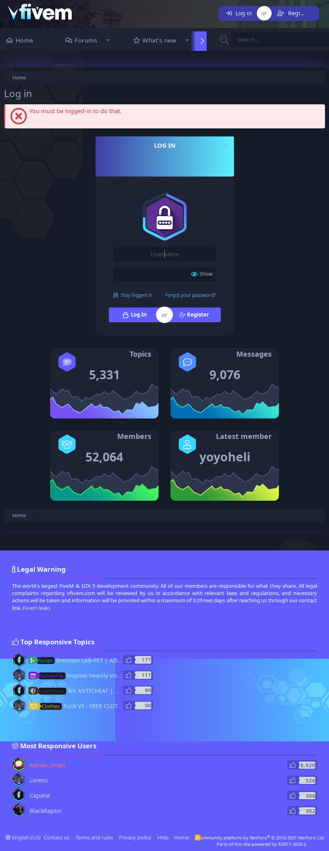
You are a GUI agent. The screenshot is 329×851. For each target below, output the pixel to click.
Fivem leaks (37, 607)
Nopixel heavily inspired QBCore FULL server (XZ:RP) (123, 675)
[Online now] (14, 761)
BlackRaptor (46, 810)
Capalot (40, 795)
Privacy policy (135, 837)
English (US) (26, 837)
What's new (159, 40)
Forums (86, 40)
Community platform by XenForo (261, 838)
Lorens (39, 780)
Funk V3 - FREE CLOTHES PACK (93, 706)
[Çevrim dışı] (14, 657)
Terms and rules (94, 837)
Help (163, 837)
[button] (108, 41)
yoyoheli (224, 457)
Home (24, 40)
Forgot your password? (190, 295)
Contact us (56, 837)
